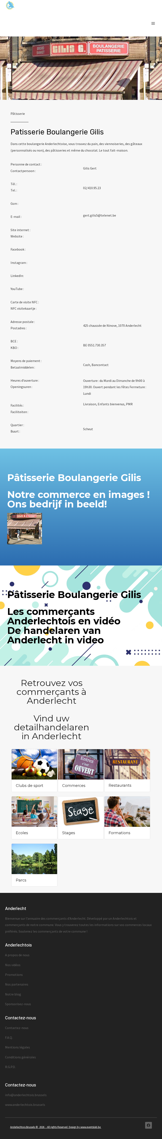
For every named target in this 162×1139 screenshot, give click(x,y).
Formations (119, 833)
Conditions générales (20, 1057)
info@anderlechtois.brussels (26, 1095)
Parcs (21, 880)
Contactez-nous (16, 1028)
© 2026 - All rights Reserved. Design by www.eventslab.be (68, 1127)
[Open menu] (153, 23)
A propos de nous (17, 955)
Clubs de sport (29, 785)
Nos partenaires (16, 984)
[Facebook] (148, 1125)
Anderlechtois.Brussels (23, 1127)
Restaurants (120, 785)
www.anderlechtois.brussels (25, 1104)
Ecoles (22, 833)
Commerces (73, 785)
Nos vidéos (12, 965)
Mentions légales (17, 1047)
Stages (68, 833)
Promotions (14, 974)
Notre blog (13, 994)
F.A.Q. (9, 1037)
